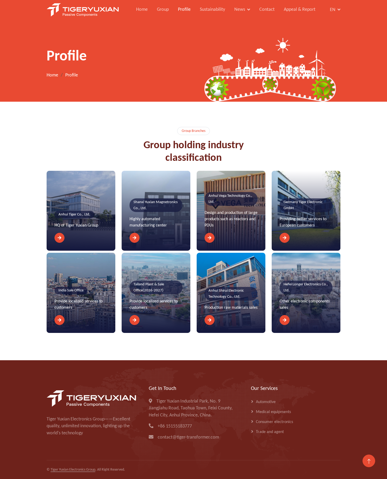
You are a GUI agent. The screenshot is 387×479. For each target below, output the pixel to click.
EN (332, 10)
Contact (267, 9)
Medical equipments (273, 412)
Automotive (266, 402)
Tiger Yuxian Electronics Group (73, 470)
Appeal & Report (299, 9)
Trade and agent (270, 432)
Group (163, 9)
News (239, 10)
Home (142, 9)
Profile (184, 9)
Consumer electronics (274, 422)
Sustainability (212, 9)
